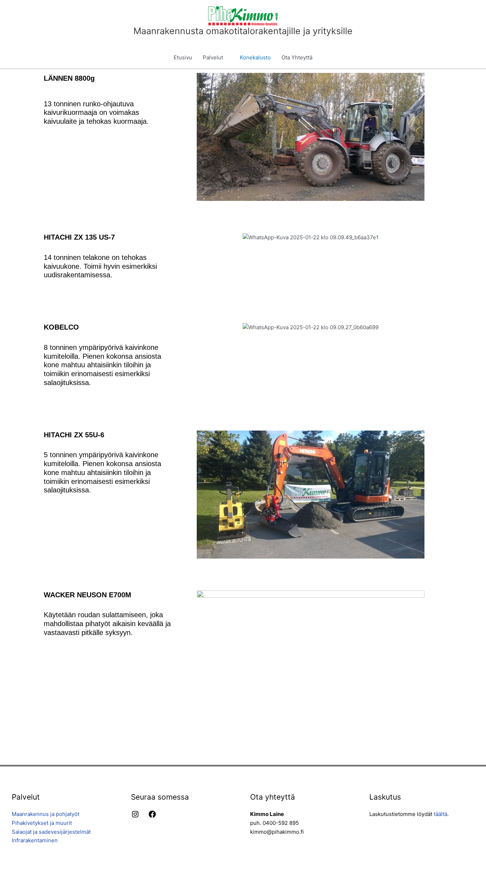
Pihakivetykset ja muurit (42, 823)
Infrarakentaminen (35, 840)
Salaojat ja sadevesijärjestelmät (51, 831)
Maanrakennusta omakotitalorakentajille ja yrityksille (243, 31)
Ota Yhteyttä (296, 57)
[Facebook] (152, 816)
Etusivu (183, 57)
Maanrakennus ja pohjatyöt (45, 814)
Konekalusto (255, 57)
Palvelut (213, 57)
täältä (440, 814)
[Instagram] (135, 816)
